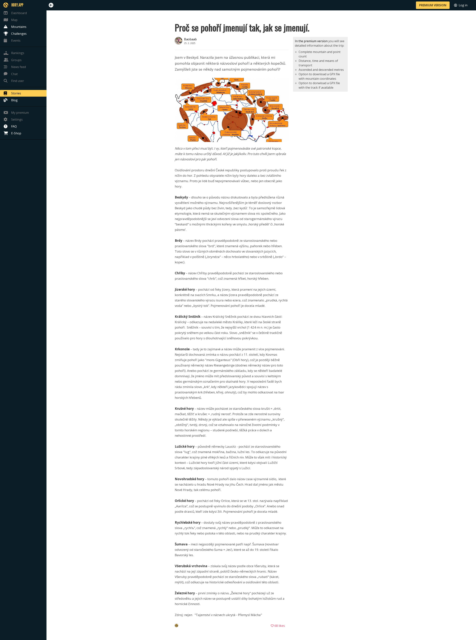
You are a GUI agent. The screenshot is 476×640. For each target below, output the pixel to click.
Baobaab (190, 39)
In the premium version (311, 41)
